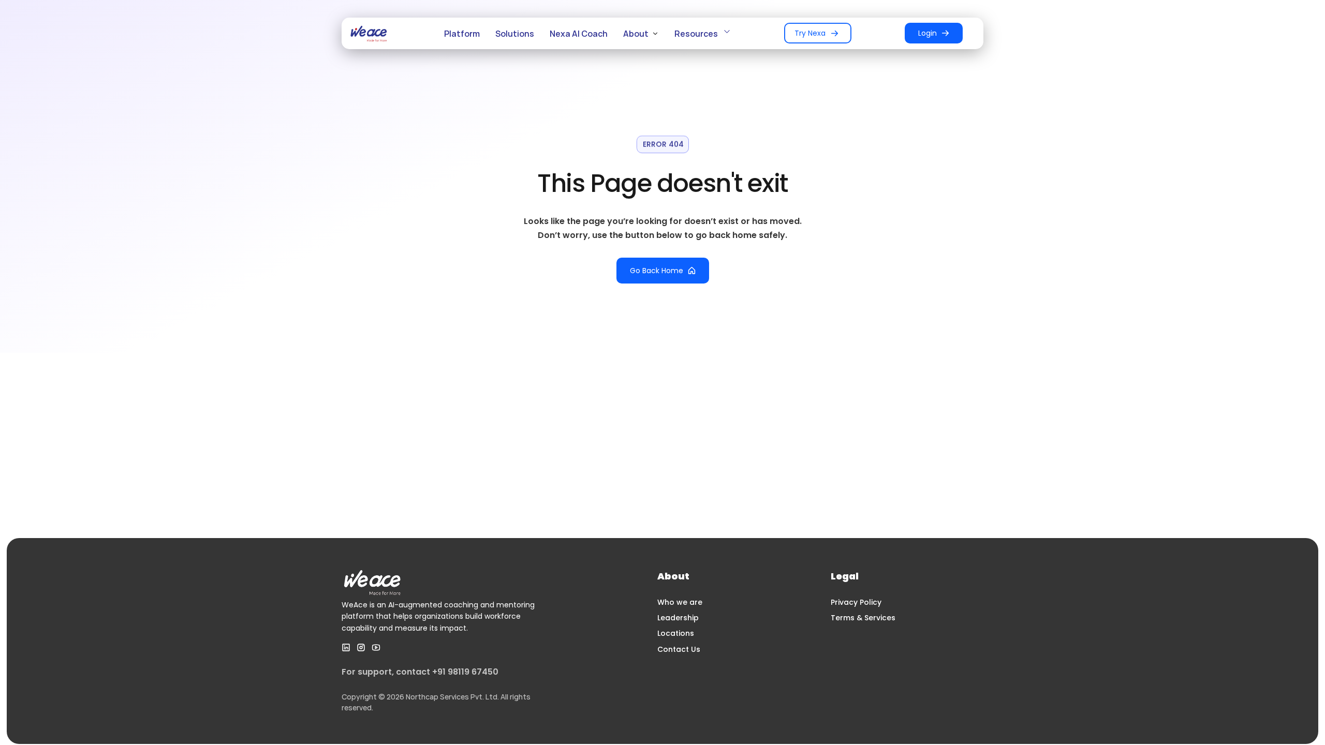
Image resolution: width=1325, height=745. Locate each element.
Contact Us (678, 649)
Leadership (678, 618)
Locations (675, 633)
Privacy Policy (856, 602)
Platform (462, 33)
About (636, 33)
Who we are (679, 602)
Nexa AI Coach (579, 33)
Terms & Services (863, 618)
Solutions (514, 33)
